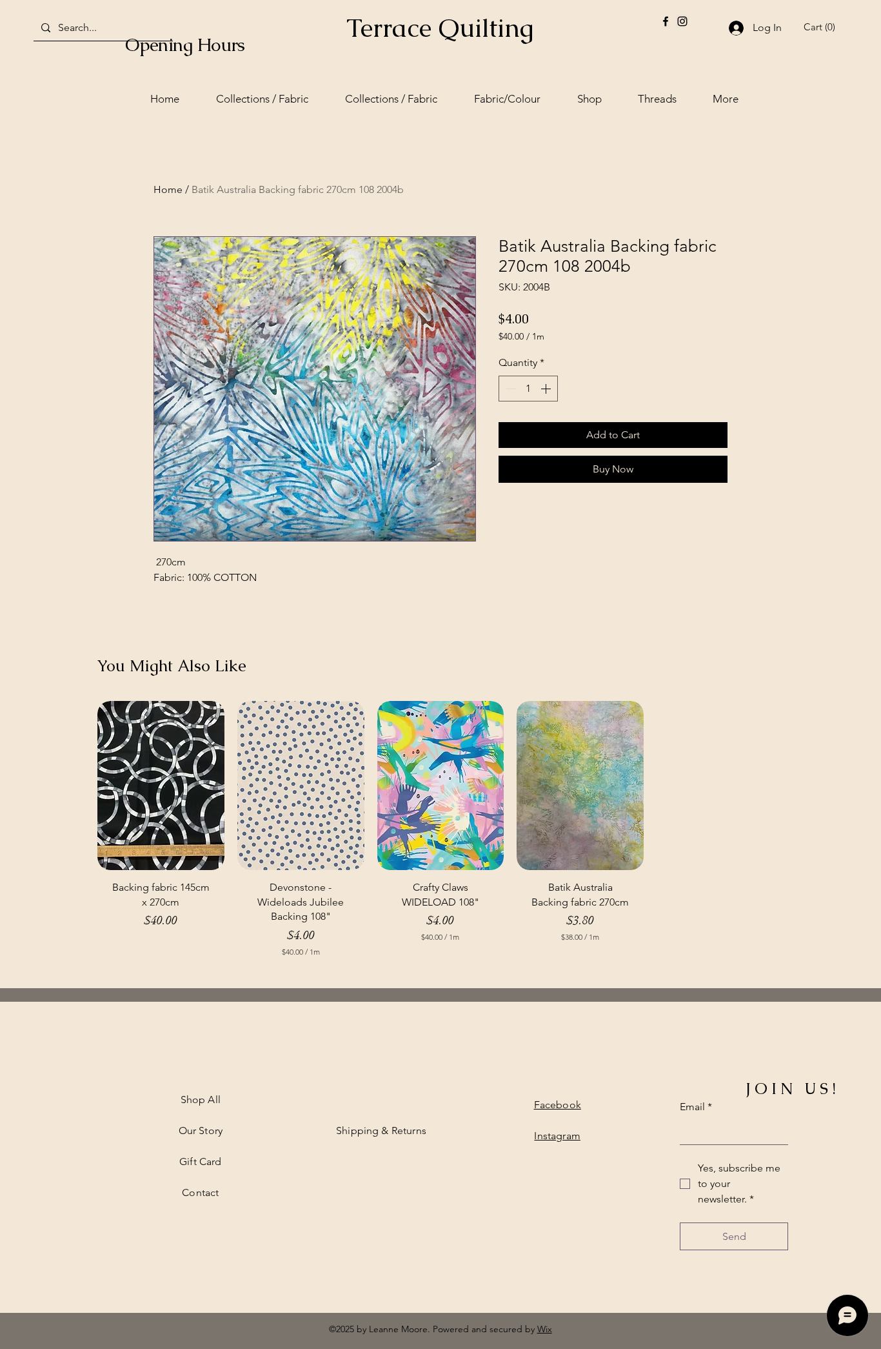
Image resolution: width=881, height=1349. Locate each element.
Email (696, 1106)
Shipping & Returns (381, 1130)
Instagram (557, 1136)
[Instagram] (682, 21)
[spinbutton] (528, 388)
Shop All (201, 1099)
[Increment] (547, 388)
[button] (821, 27)
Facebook (557, 1105)
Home (168, 189)
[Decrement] (509, 388)
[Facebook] (665, 21)
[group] (440, 834)
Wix (544, 1329)
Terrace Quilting (439, 28)
